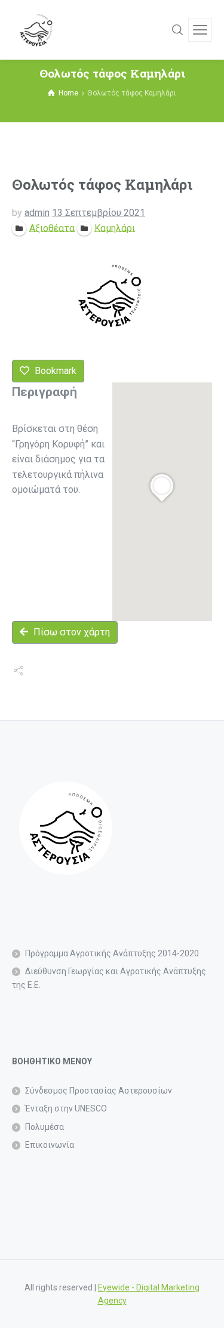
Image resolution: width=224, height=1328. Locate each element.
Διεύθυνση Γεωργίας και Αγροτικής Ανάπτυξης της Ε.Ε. (109, 977)
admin (37, 212)
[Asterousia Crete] (36, 30)
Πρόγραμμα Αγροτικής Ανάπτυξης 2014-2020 (112, 953)
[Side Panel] (200, 30)
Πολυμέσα (44, 1127)
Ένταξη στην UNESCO (66, 1108)
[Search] (177, 30)
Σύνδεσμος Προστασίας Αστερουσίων (98, 1090)
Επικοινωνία (49, 1145)
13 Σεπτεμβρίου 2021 (98, 212)
